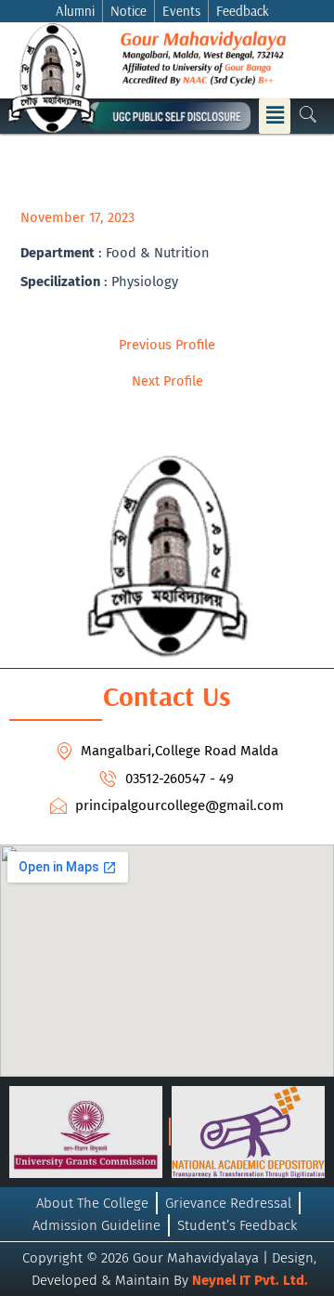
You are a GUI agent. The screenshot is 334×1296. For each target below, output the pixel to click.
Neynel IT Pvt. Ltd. (250, 1280)
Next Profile (167, 381)
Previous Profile (167, 345)
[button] (274, 116)
